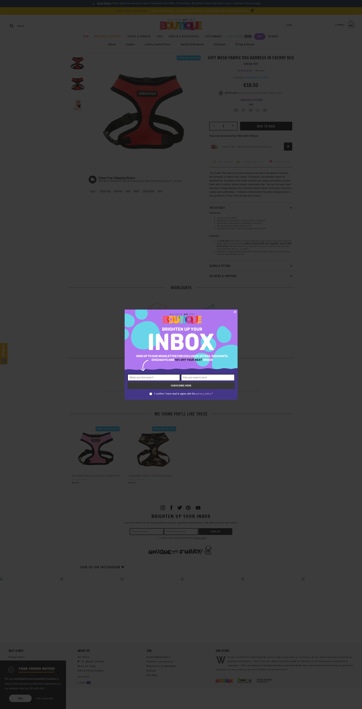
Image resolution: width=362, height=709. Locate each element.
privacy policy (203, 393)
